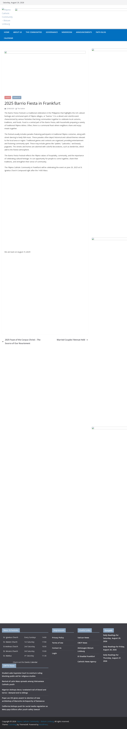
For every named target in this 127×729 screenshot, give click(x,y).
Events (7, 97)
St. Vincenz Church (10, 651)
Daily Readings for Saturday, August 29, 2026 (112, 638)
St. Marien (7, 642)
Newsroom (67, 32)
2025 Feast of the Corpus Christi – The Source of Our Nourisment (22, 341)
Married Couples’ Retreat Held (71, 339)
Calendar (8, 38)
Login (54, 653)
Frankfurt (16, 97)
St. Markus (7, 656)
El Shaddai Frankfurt (86, 656)
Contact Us (56, 648)
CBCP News (82, 643)
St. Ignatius (8, 637)
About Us (17, 32)
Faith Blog (101, 32)
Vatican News (83, 637)
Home (6, 32)
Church (15, 637)
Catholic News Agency (87, 661)
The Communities (34, 32)
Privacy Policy (58, 637)
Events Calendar (31, 662)
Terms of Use (57, 643)
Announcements (84, 32)
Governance (52, 32)
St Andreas (7, 646)
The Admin (21, 109)
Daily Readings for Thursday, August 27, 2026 (112, 658)
